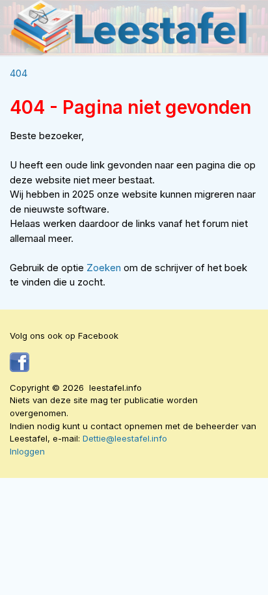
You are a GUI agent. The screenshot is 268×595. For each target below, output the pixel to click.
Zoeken (105, 267)
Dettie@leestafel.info (125, 438)
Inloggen (27, 451)
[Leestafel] (129, 27)
